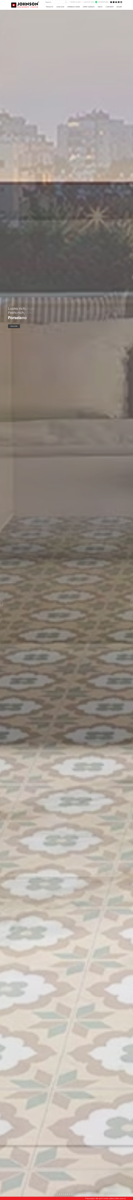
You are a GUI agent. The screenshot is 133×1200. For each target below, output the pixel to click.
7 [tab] (71, 1194)
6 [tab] (69, 1194)
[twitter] (113, 2)
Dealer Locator (76, 2)
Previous (1, 603)
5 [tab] (67, 1194)
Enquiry (119, 7)
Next (131, 603)
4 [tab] (65, 1194)
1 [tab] (60, 1194)
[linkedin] (118, 2)
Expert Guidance (89, 7)
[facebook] (110, 2)
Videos (100, 7)
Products (49, 7)
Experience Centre (73, 7)
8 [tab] (73, 1194)
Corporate (110, 7)
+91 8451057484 (102, 2)
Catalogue (60, 7)
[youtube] (120, 2)
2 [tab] (62, 1194)
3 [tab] (64, 1194)
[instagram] (115, 2)
